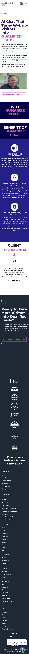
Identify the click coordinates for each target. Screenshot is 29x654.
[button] (26, 4)
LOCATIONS (6, 524)
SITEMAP (14, 633)
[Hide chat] (27, 647)
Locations (9, 651)
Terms (13, 651)
